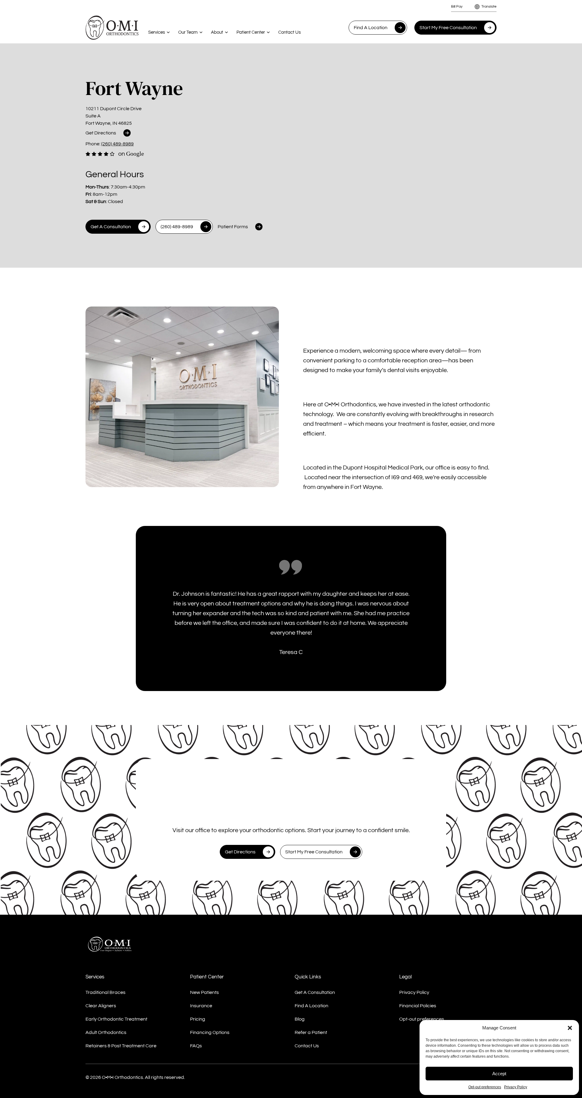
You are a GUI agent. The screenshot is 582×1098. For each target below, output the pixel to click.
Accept (499, 1073)
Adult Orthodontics (105, 1032)
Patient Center (250, 32)
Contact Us (289, 32)
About (217, 32)
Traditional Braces (105, 992)
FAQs (196, 1045)
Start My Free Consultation (448, 27)
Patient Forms (233, 226)
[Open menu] (168, 32)
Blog (300, 1019)
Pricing (197, 1019)
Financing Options (209, 1032)
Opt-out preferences (484, 1087)
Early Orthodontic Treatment (116, 1019)
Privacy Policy (515, 1087)
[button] (570, 1028)
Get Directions (100, 132)
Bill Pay (457, 6)
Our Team (188, 32)
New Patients (204, 992)
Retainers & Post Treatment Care (120, 1045)
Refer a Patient (311, 1032)
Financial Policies (417, 1005)
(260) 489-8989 (117, 143)
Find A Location (370, 27)
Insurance (201, 1005)
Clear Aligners (100, 1005)
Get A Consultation (111, 226)
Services (156, 32)
